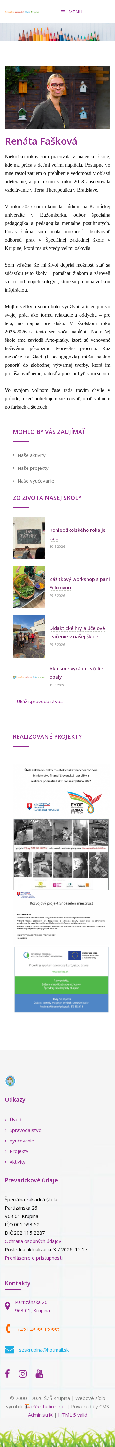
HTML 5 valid (72, 1414)
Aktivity (18, 1161)
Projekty (19, 1151)
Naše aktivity (32, 455)
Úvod (15, 1119)
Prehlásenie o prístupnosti (34, 1257)
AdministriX (40, 1414)
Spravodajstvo (26, 1130)
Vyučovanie (22, 1140)
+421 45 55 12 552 (38, 1329)
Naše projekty (33, 468)
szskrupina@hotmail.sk (44, 1350)
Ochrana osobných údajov (33, 1241)
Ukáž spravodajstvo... (40, 701)
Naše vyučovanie (36, 481)
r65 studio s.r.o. (48, 1406)
